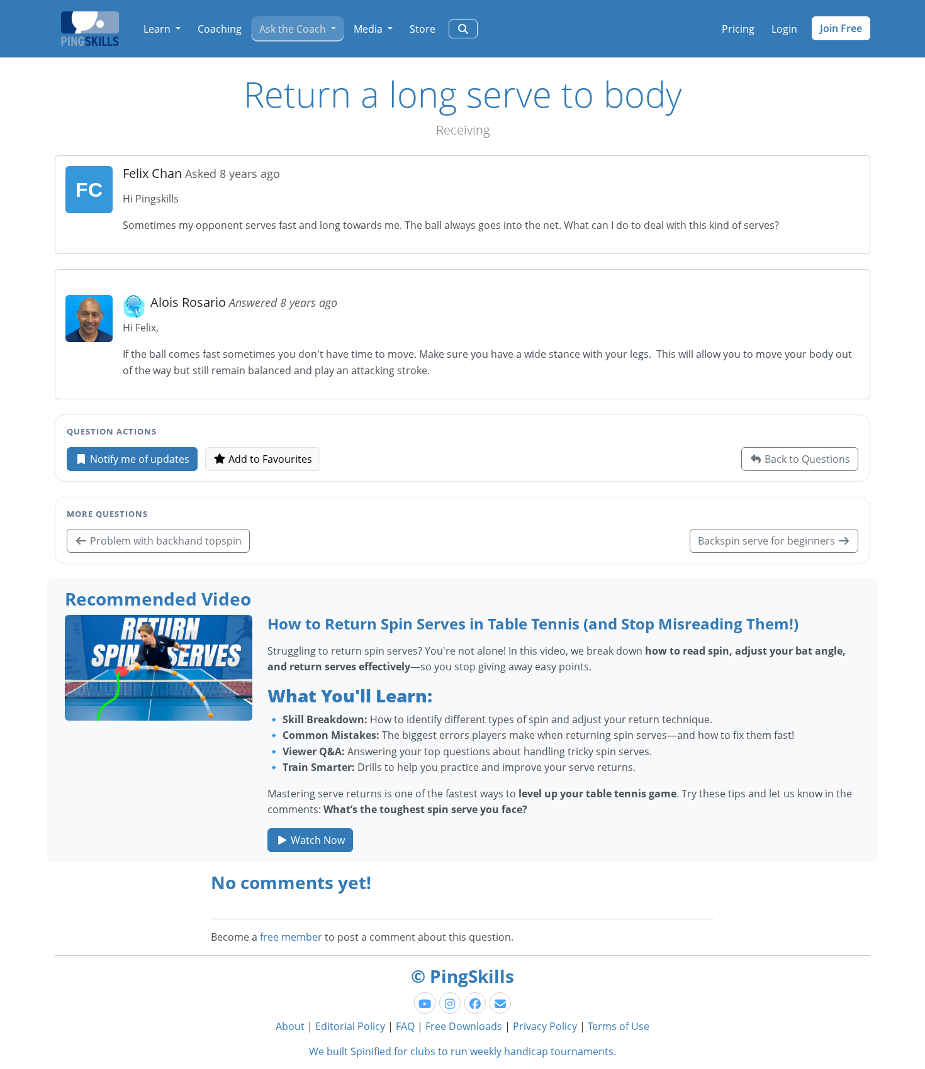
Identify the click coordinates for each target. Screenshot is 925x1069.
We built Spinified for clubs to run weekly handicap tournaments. (462, 1051)
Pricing (738, 29)
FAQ (405, 1026)
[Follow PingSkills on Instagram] (450, 1003)
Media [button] (369, 29)
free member (291, 937)
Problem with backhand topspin (164, 541)
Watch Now (316, 840)
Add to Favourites (269, 459)
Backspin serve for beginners (768, 541)
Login (784, 29)
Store (422, 29)
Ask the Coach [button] (293, 29)
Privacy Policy (545, 1026)
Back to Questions (806, 459)
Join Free (841, 28)
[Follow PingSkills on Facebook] (475, 1003)
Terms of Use (618, 1026)
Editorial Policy (350, 1026)
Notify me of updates (138, 459)
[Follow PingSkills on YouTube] (424, 1003)
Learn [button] (158, 29)
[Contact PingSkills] (500, 1003)
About (290, 1026)
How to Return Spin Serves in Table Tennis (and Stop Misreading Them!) (533, 623)
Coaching (220, 29)
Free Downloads (463, 1026)
